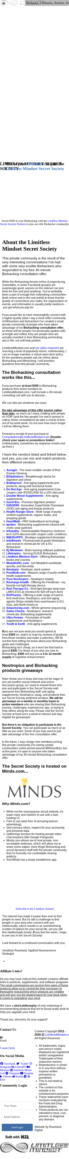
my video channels (47, 347)
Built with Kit (17, 1137)
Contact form (7, 1048)
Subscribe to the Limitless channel (35, 908)
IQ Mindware (14, 550)
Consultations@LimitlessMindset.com (25, 436)
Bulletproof (13, 482)
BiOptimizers (15, 476)
